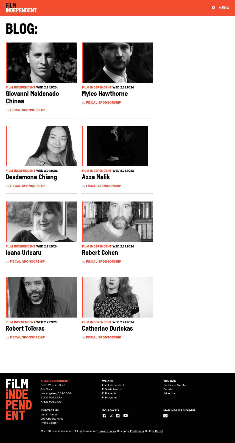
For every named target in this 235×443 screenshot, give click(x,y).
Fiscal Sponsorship (27, 110)
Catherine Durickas (107, 328)
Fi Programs (109, 397)
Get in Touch (49, 414)
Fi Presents (109, 393)
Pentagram (137, 431)
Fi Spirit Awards (112, 389)
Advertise (169, 393)
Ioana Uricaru (24, 253)
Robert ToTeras (25, 328)
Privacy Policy (107, 431)
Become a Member (175, 385)
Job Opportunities (52, 418)
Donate (168, 389)
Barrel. (159, 431)
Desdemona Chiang (31, 177)
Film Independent (20, 87)
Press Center (49, 422)
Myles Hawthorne (105, 94)
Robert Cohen (100, 253)
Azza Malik (96, 177)
